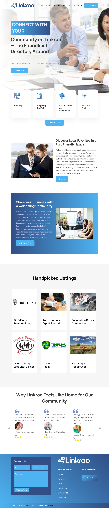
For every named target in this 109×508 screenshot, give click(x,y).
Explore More (54, 122)
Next (100, 428)
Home (41, 5)
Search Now (19, 70)
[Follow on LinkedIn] (96, 478)
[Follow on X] (87, 478)
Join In (62, 179)
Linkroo (28, 505)
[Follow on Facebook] (83, 478)
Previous (9, 428)
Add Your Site (25, 243)
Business (61, 5)
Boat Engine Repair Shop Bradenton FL (80, 367)
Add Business (91, 5)
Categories (77, 5)
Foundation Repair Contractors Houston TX (83, 323)
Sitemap (51, 505)
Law (68, 5)
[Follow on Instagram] (92, 478)
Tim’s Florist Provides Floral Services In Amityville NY (22, 324)
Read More (34, 326)
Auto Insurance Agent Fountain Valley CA (52, 323)
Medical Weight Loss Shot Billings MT (24, 367)
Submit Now (21, 490)
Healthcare (50, 5)
